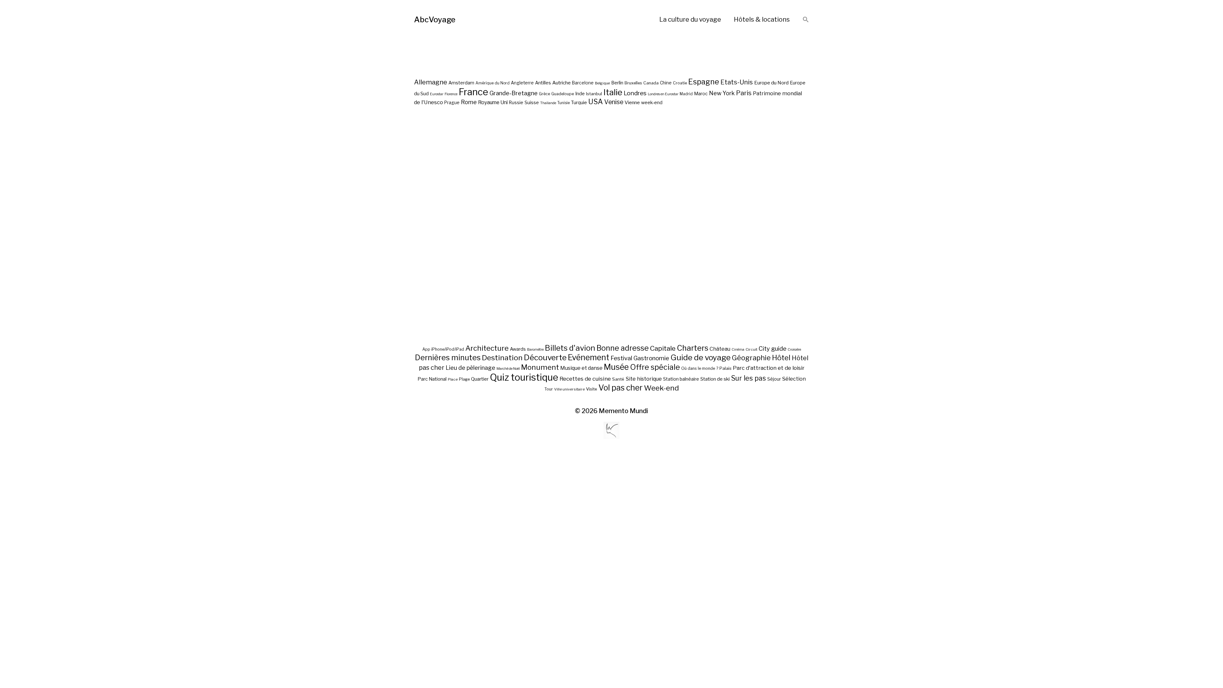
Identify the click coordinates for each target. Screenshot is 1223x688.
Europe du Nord (771, 83)
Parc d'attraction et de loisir (769, 368)
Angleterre (522, 82)
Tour (548, 389)
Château (720, 349)
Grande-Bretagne (514, 93)
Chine (666, 82)
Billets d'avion (570, 348)
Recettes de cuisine (585, 378)
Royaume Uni (493, 102)
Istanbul (594, 93)
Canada (651, 83)
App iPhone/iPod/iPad (443, 349)
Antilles (543, 82)
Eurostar (436, 94)
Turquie (579, 102)
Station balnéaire (681, 379)
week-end (651, 102)
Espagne (703, 81)
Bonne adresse (623, 348)
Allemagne (430, 82)
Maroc (701, 93)
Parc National (432, 379)
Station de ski (715, 379)
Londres (635, 93)
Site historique (644, 379)
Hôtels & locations (762, 19)
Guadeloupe (562, 93)
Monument (540, 367)
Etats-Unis (736, 82)
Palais (725, 368)
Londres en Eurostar (663, 94)
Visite (591, 388)
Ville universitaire (569, 389)
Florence (451, 94)
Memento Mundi (623, 411)
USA (595, 101)
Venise (613, 102)
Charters (692, 348)
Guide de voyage (700, 357)
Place (453, 379)
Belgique (602, 83)
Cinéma (738, 350)
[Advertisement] (611, 247)
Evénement (588, 357)
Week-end (661, 387)
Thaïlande (548, 103)
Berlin (617, 83)
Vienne (632, 102)
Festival (621, 358)
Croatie (680, 83)
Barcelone (583, 82)
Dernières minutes (448, 357)
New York (722, 93)
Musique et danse (581, 368)
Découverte (545, 357)
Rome (469, 102)
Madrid (686, 94)
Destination (502, 357)
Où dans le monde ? (699, 368)
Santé (618, 379)
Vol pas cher (620, 387)
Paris (744, 93)
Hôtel (781, 357)
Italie (612, 92)
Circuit (751, 349)
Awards (518, 349)
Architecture (487, 348)
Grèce (544, 93)
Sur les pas (748, 378)
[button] (806, 20)
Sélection (794, 379)
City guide (772, 348)
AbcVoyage (434, 19)
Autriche (561, 83)
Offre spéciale (655, 367)
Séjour (774, 379)
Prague (452, 102)
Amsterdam (461, 82)
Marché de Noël (508, 369)
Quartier (480, 379)
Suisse (532, 102)
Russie (516, 102)
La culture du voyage (690, 19)
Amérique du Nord (493, 83)
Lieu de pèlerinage (470, 367)
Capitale (663, 348)
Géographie (751, 358)
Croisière (794, 350)
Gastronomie (651, 358)
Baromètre (535, 350)
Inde (580, 94)
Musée (616, 367)
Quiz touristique (524, 377)
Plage (464, 379)
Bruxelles (633, 83)
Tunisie (563, 103)
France (473, 91)
